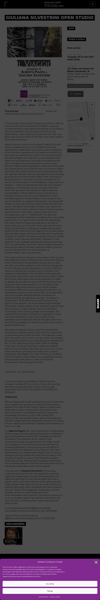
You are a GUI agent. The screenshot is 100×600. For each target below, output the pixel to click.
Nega (50, 591)
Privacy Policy (55, 597)
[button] (96, 562)
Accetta (50, 584)
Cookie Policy (43, 597)
